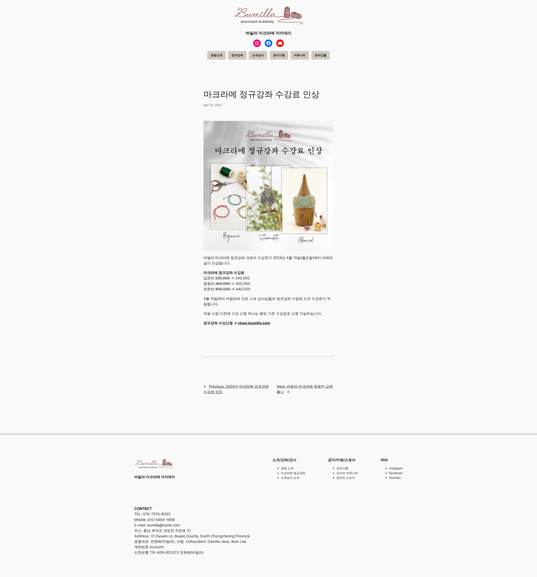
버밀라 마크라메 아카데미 (269, 32)
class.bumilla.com (254, 323)
